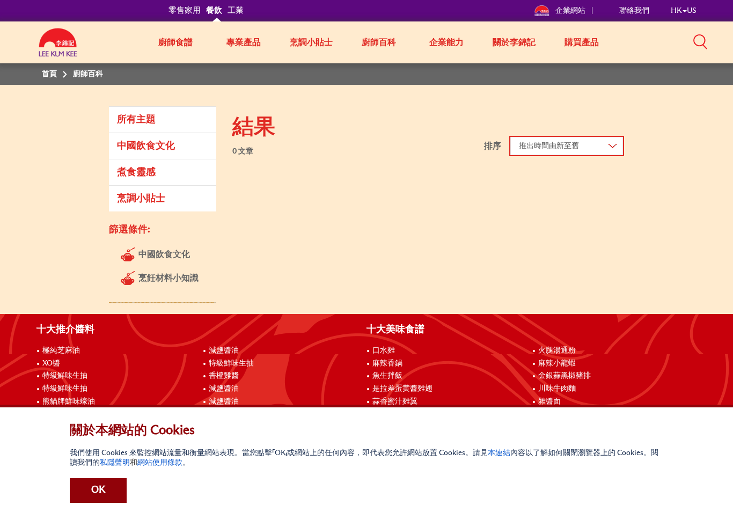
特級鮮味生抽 (64, 375)
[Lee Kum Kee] (57, 48)
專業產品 (243, 42)
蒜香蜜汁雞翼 (394, 401)
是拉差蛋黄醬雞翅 (402, 388)
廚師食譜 (175, 42)
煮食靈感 (136, 172)
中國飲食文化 (146, 146)
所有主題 (136, 120)
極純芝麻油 (61, 350)
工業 (236, 10)
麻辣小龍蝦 (557, 363)
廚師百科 (379, 42)
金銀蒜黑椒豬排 (564, 375)
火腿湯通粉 (557, 350)
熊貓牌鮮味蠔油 (68, 401)
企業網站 (571, 10)
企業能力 (446, 42)
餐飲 (214, 10)
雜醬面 (549, 401)
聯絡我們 (634, 10)
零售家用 (184, 10)
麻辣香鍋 (387, 363)
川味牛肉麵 (557, 388)
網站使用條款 (159, 462)
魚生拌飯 (387, 375)
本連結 (499, 453)
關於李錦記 (514, 42)
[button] (700, 41)
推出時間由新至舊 (549, 146)
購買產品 (582, 42)
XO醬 (51, 363)
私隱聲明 (115, 462)
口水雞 (383, 350)
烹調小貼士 (311, 42)
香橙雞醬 (224, 375)
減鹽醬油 (224, 350)
